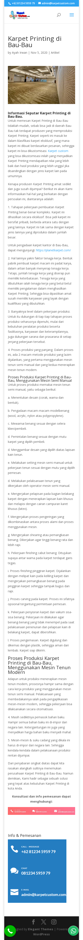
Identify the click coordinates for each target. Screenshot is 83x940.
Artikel (55, 53)
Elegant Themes (40, 929)
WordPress (41, 934)
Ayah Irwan (19, 53)
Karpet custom (58, 151)
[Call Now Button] (10, 931)
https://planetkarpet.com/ (53, 250)
